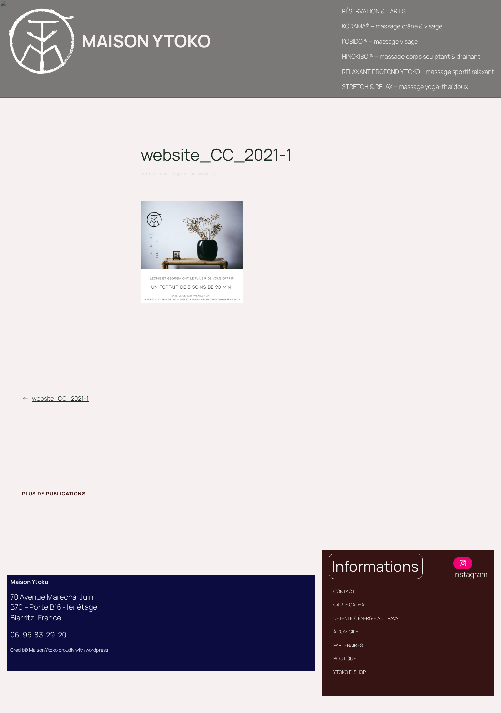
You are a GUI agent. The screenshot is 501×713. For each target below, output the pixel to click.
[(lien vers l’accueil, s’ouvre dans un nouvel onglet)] (41, 41)
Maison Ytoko (29, 581)
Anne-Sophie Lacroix (181, 173)
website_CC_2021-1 (60, 398)
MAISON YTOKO (146, 40)
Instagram (470, 574)
